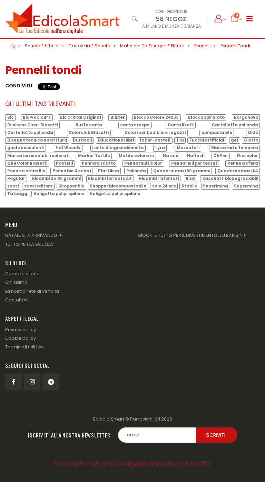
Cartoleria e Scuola (89, 46)
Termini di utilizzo (24, 347)
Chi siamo (16, 282)
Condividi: (19, 85)
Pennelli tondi (235, 46)
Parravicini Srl (145, 419)
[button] (134, 19)
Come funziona (22, 273)
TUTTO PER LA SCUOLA (29, 244)
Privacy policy (20, 329)
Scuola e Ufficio (42, 46)
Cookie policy (20, 338)
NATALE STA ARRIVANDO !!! (33, 235)
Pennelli (202, 46)
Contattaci (17, 300)
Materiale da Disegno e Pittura (152, 46)
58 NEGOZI (172, 19)
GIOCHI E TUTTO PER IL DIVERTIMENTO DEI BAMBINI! (191, 235)
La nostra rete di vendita (32, 291)
